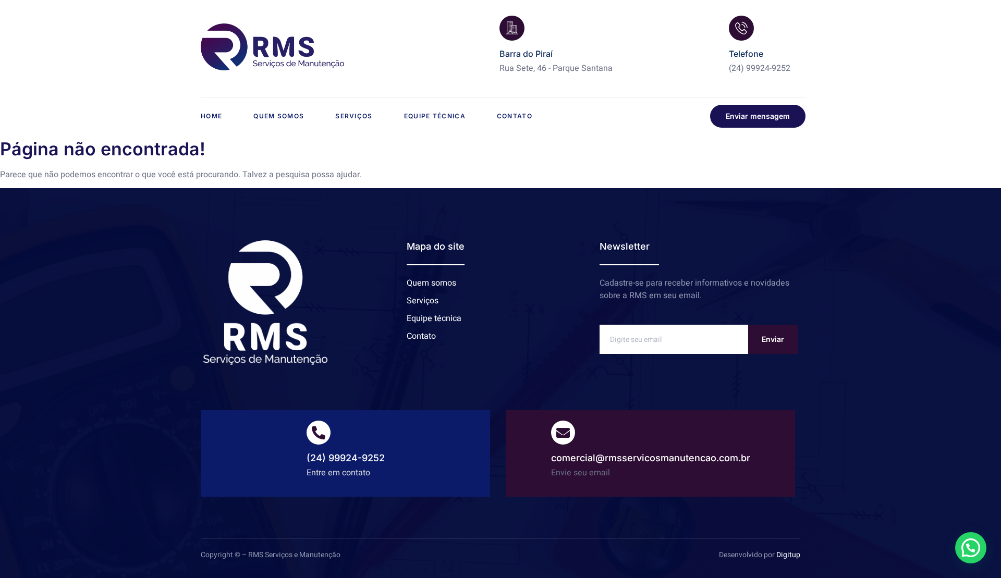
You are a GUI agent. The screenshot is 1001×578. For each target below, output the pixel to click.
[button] (970, 547)
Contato (514, 116)
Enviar (773, 339)
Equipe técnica (435, 116)
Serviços (353, 116)
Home (211, 116)
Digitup (788, 554)
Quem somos (278, 116)
